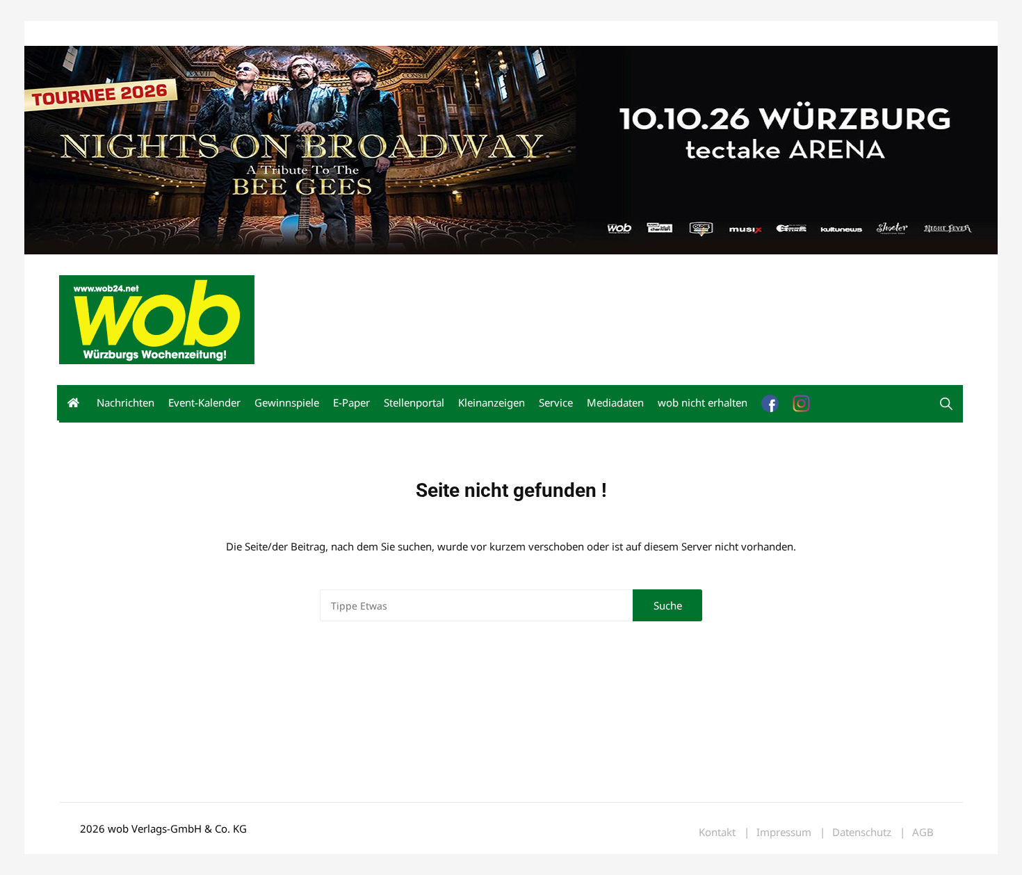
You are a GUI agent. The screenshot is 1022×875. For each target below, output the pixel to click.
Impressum (265, 33)
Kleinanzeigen (491, 402)
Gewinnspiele (286, 402)
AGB (923, 832)
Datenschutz (861, 832)
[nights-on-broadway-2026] (511, 149)
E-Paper (351, 402)
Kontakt (217, 33)
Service (556, 402)
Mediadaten (84, 33)
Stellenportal (414, 402)
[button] (946, 403)
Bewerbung (319, 33)
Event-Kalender (204, 402)
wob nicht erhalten (155, 33)
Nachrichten (125, 402)
